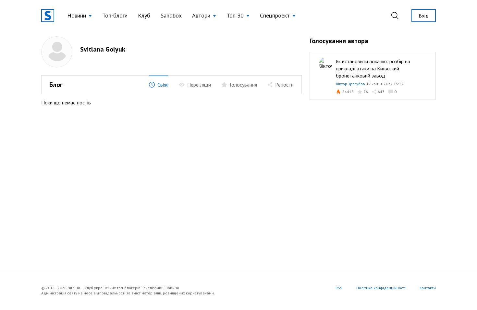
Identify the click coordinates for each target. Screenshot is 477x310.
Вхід (424, 15)
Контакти (428, 287)
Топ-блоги (115, 15)
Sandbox (171, 15)
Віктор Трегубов (350, 83)
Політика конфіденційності (381, 287)
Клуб (144, 15)
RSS (339, 287)
